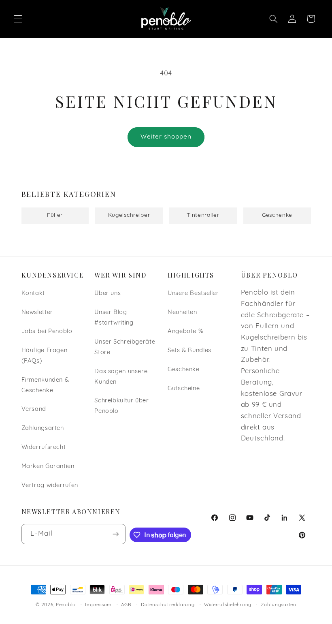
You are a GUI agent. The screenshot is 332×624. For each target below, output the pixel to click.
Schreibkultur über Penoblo (121, 406)
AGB (126, 605)
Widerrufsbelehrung (227, 605)
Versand (33, 409)
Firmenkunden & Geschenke (45, 385)
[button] (18, 18)
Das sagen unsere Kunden (120, 377)
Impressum (98, 605)
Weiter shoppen (166, 137)
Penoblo (66, 605)
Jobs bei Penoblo (46, 332)
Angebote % (185, 332)
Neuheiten (182, 313)
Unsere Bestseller (193, 294)
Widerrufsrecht (43, 447)
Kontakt (33, 294)
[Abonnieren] (115, 534)
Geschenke (184, 370)
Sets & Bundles (189, 351)
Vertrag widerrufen (49, 486)
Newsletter (37, 313)
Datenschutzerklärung (168, 605)
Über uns (107, 294)
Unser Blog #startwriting (113, 318)
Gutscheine (184, 389)
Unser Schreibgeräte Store (124, 347)
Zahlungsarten (42, 428)
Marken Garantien (47, 467)
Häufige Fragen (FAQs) (44, 356)
